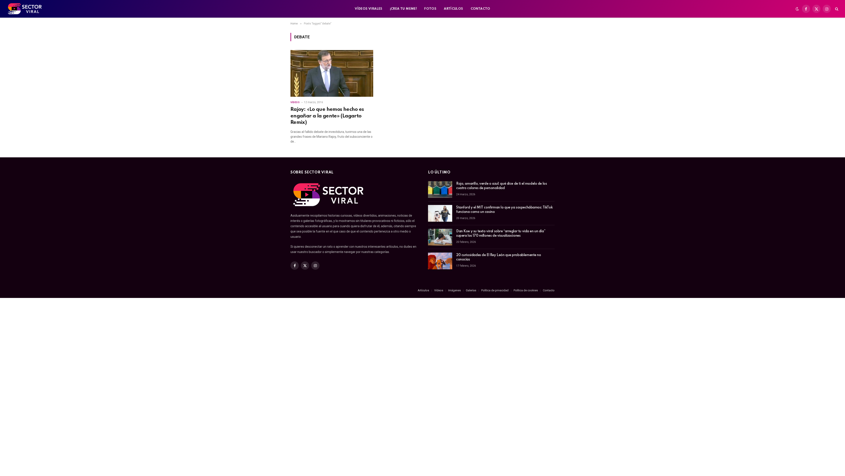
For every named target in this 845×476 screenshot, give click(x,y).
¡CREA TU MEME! (403, 8)
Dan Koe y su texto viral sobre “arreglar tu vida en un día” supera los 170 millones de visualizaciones (500, 234)
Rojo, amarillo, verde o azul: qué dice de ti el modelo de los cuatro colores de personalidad (501, 186)
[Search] (836, 9)
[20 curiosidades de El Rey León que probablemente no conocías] (440, 261)
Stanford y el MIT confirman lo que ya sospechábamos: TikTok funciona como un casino (504, 210)
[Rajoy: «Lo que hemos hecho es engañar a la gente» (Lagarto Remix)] (331, 73)
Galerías (471, 290)
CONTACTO (480, 8)
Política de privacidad (495, 290)
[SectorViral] (25, 9)
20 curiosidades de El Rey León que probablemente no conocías (498, 257)
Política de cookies (526, 290)
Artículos (423, 290)
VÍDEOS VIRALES (368, 8)
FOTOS (430, 8)
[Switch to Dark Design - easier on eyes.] (797, 9)
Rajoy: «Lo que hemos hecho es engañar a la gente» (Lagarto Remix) (327, 116)
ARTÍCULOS (453, 8)
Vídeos (294, 102)
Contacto (549, 290)
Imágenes (454, 290)
